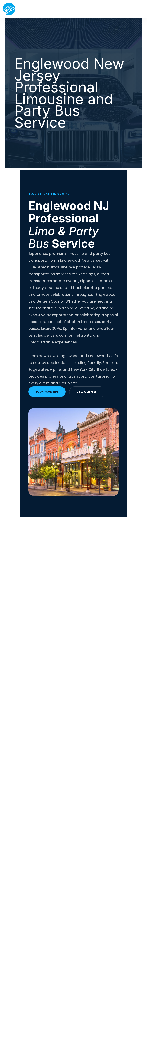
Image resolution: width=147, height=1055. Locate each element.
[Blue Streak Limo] (9, 9)
